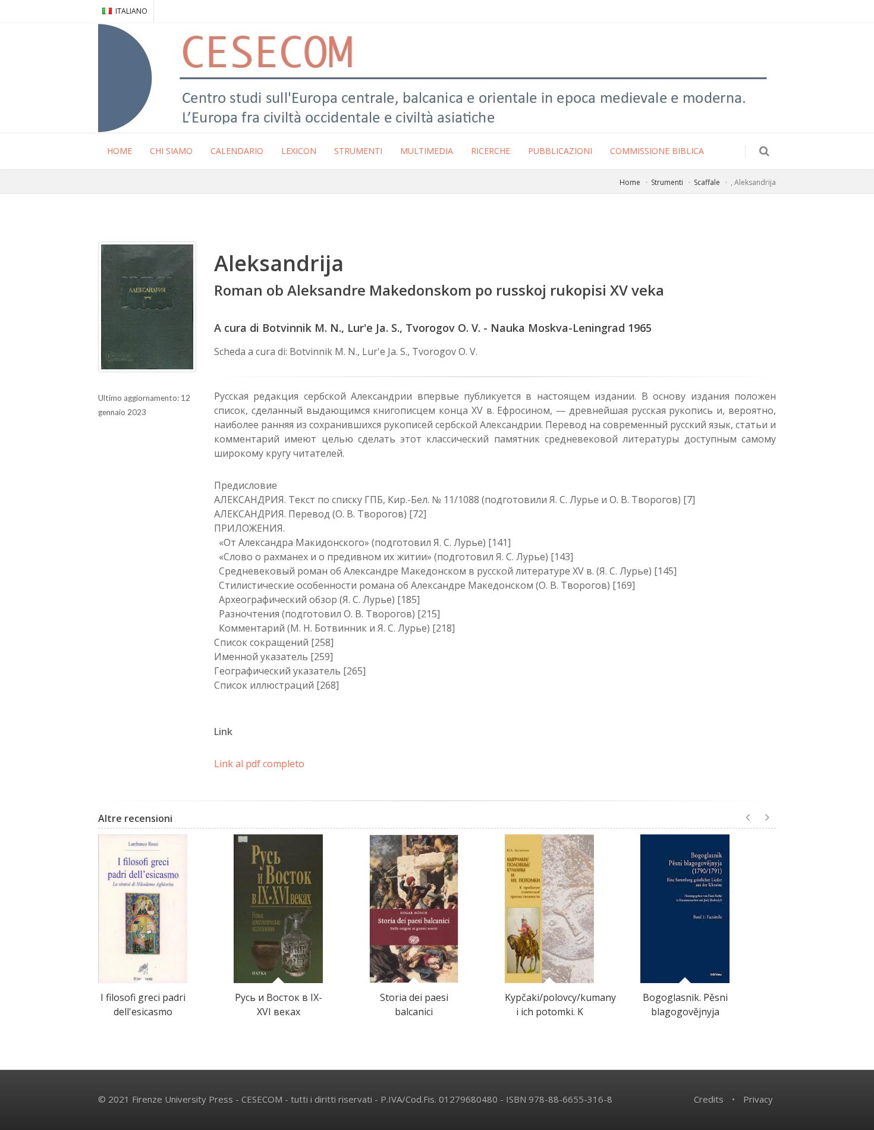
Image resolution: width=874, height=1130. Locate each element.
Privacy (758, 1099)
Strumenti (667, 182)
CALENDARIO (236, 150)
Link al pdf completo (259, 763)
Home (630, 182)
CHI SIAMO (171, 150)
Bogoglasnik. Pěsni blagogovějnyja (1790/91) (685, 1011)
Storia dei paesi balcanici (414, 1004)
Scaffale (707, 182)
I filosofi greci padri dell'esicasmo (143, 1004)
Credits (709, 1099)
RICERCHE (490, 150)
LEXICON (298, 150)
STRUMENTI (358, 150)
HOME (119, 150)
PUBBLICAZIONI (560, 150)
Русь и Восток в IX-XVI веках (278, 1004)
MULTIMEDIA (426, 150)
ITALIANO (131, 11)
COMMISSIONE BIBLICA (657, 150)
